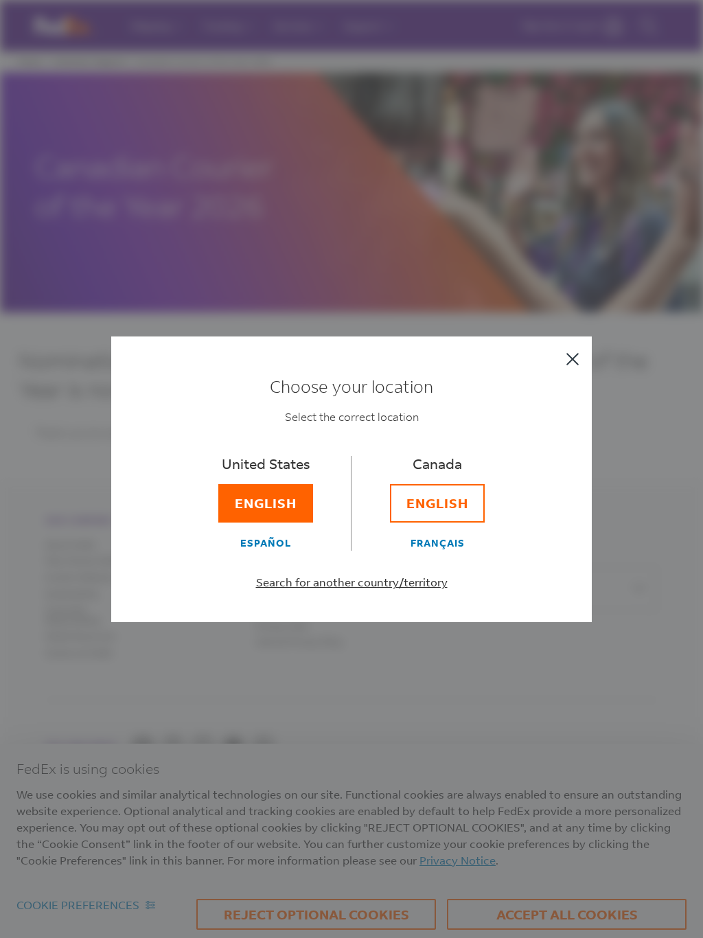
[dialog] (351, 469)
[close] (572, 359)
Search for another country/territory (352, 582)
